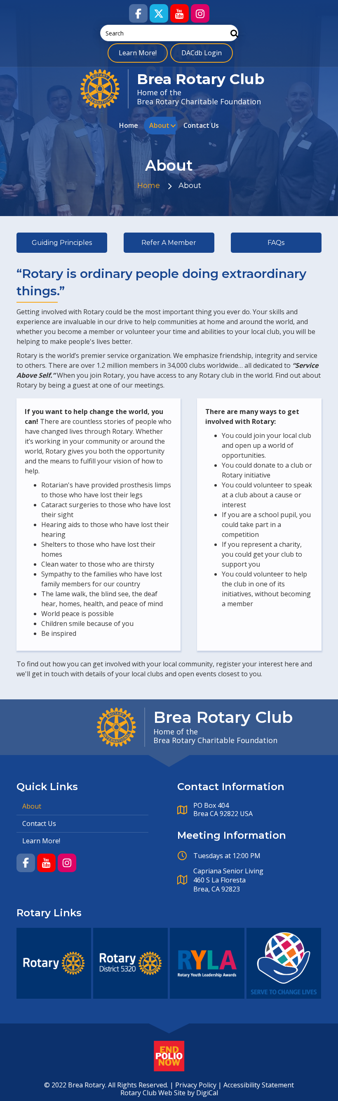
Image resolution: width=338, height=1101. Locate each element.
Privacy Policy (195, 1084)
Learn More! (138, 52)
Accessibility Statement (258, 1084)
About (159, 125)
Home (128, 125)
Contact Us (201, 125)
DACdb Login (201, 52)
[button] (138, 13)
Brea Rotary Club (201, 79)
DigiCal (207, 1092)
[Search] (232, 33)
